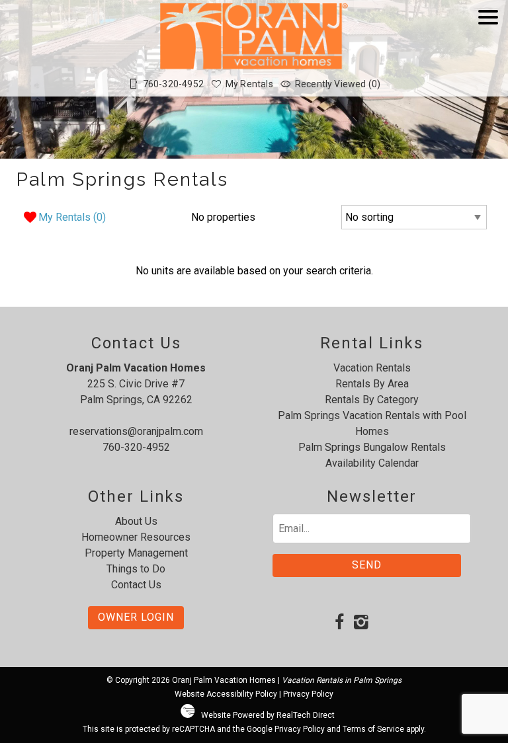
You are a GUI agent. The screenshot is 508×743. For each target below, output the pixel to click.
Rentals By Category (372, 399)
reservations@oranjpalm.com (136, 431)
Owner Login (136, 617)
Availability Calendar (372, 463)
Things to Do (135, 569)
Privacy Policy (308, 694)
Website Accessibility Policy (226, 694)
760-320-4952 (136, 447)
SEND (367, 565)
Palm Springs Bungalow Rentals (372, 447)
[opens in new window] (339, 623)
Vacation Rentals (372, 368)
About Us (136, 521)
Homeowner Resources (135, 537)
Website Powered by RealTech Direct (268, 715)
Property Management (136, 553)
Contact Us (136, 584)
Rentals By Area (372, 383)
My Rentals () (72, 217)
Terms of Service (373, 729)
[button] (488, 55)
